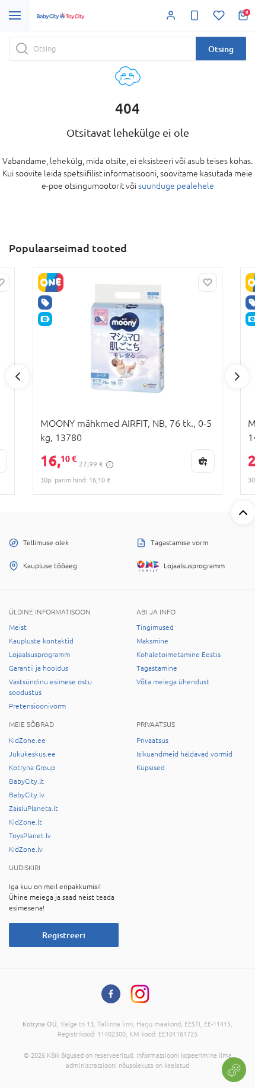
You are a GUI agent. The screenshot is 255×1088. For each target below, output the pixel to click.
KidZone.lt (25, 822)
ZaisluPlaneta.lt (33, 808)
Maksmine (152, 641)
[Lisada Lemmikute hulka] (207, 282)
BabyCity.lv (26, 795)
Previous (18, 376)
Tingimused (155, 627)
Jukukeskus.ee (32, 754)
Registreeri (63, 935)
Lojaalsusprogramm (39, 655)
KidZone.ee (27, 740)
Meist (18, 627)
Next (237, 376)
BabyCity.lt (26, 781)
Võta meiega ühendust (172, 682)
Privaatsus (152, 740)
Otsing (221, 49)
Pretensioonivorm (37, 706)
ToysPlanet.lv (30, 836)
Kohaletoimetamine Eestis (178, 655)
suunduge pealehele (176, 186)
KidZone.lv (26, 849)
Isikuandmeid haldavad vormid (184, 754)
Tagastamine (156, 668)
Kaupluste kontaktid (41, 641)
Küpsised (150, 768)
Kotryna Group (32, 768)
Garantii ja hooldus (38, 668)
